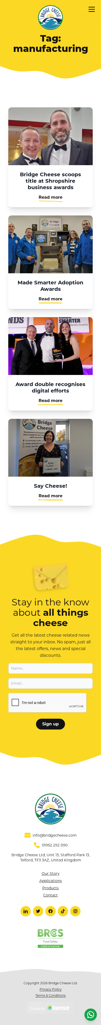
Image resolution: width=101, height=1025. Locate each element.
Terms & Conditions (50, 995)
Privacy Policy (51, 989)
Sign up (50, 724)
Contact (50, 895)
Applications (50, 880)
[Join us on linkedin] (25, 911)
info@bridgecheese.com (55, 835)
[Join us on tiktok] (63, 911)
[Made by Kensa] (50, 1008)
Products (50, 888)
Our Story (51, 873)
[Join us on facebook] (50, 911)
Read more (50, 197)
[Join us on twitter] (38, 911)
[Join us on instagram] (75, 911)
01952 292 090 (55, 845)
